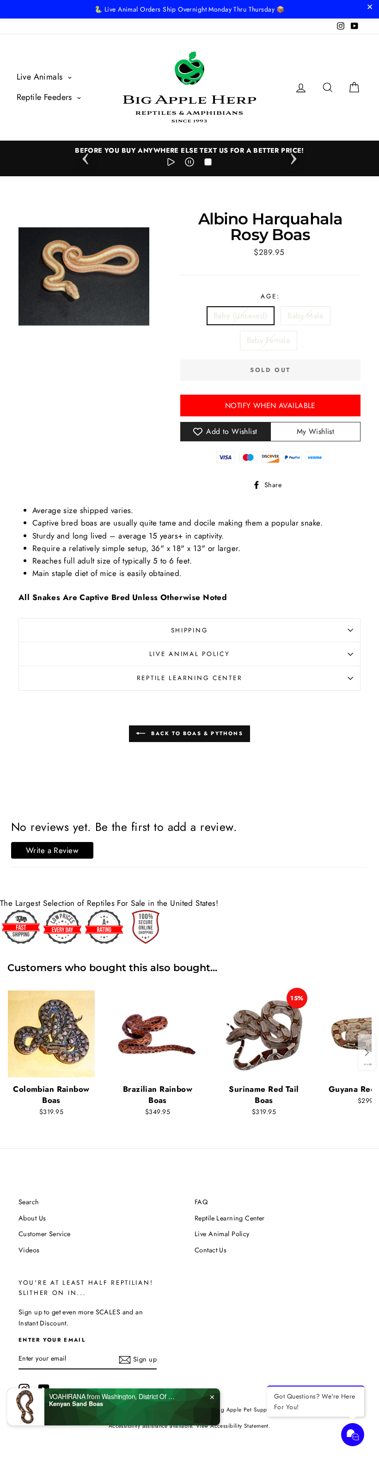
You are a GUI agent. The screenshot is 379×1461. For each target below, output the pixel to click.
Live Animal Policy (189, 653)
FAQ (201, 1202)
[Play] (171, 164)
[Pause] (189, 164)
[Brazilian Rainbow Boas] (157, 1034)
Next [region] (293, 156)
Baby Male (305, 315)
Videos (29, 1250)
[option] (189, 150)
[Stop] (208, 164)
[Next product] (367, 1052)
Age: (270, 296)
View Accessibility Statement (232, 1426)
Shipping (189, 630)
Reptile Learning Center (190, 677)
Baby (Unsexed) (241, 315)
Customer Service (44, 1233)
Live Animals (41, 77)
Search (28, 1202)
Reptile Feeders (46, 97)
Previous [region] (85, 156)
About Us (32, 1218)
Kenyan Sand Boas (76, 1399)
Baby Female (269, 340)
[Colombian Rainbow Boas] (51, 1034)
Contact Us (210, 1250)
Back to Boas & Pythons (196, 733)
